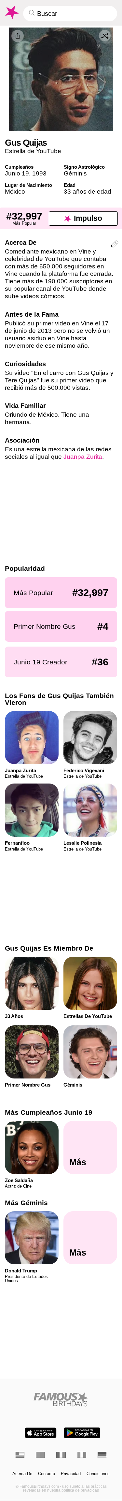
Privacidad (71, 1474)
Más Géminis (26, 1202)
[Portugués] (40, 1455)
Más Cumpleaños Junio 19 (48, 1112)
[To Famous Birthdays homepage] (11, 13)
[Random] (105, 35)
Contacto (46, 1474)
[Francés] (61, 1455)
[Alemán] (102, 1455)
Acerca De (22, 1474)
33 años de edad (87, 191)
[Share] (17, 36)
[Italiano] (82, 1455)
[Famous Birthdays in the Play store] (82, 1433)
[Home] (61, 1399)
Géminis (75, 173)
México (15, 191)
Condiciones (98, 1474)
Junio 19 (17, 173)
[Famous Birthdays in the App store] (40, 1433)
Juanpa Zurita (82, 456)
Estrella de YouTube (33, 151)
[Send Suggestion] (114, 245)
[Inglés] (19, 1455)
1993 (39, 173)
